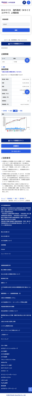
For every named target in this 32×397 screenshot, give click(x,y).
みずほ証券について (6, 240)
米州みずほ (4, 362)
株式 (16, 198)
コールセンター (16, 151)
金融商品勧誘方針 (6, 265)
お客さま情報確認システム (8, 298)
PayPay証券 (4, 383)
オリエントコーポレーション (9, 374)
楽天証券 (3, 386)
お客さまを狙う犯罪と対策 (8, 321)
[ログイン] (24, 2)
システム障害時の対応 (7, 326)
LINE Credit (4, 380)
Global (3, 249)
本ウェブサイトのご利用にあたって (10, 330)
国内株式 (22, 198)
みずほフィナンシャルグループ (9, 348)
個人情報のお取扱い (6, 270)
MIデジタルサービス (6, 368)
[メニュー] (28, 2)
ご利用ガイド (4, 334)
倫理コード (4, 283)
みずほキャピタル (6, 377)
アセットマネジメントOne (8, 359)
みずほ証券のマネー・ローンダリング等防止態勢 (14, 302)
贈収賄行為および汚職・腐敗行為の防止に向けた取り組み (16, 316)
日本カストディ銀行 (6, 365)
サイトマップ (4, 339)
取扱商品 (9, 198)
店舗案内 (16, 146)
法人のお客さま (5, 236)
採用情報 (3, 245)
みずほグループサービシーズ (8, 388)
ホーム (3, 198)
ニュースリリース (5, 254)
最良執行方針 (4, 278)
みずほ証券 (4, 357)
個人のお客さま (5, 232)
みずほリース (4, 371)
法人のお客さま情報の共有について (10, 274)
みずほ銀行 (4, 351)
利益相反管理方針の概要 (7, 306)
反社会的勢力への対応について (9, 311)
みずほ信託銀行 (5, 354)
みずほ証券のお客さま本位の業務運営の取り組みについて (16, 288)
